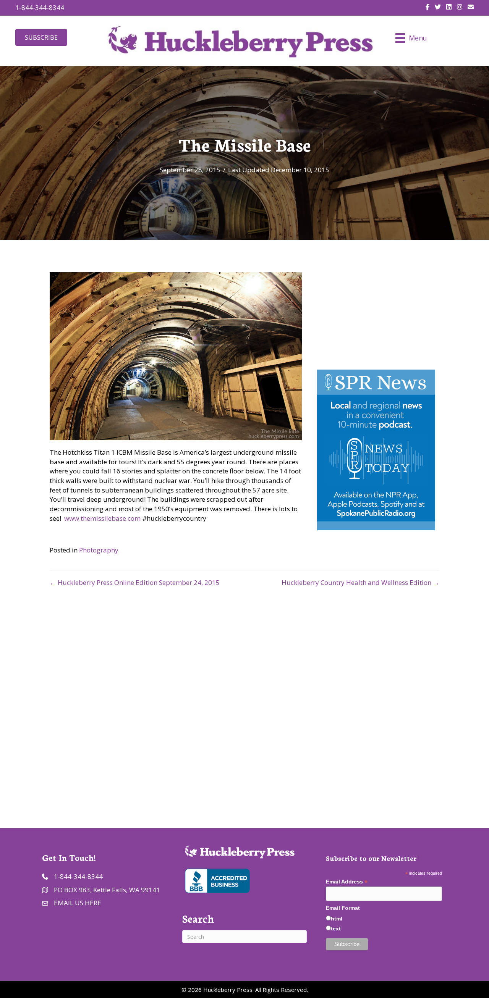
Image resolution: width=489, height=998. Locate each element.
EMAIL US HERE (77, 902)
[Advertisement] (244, 700)
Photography (98, 550)
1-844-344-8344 (39, 7)
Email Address (347, 881)
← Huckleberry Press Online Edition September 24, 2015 (135, 582)
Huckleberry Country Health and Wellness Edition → (360, 582)
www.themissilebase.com (103, 518)
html (336, 919)
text (336, 928)
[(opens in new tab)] (216, 879)
